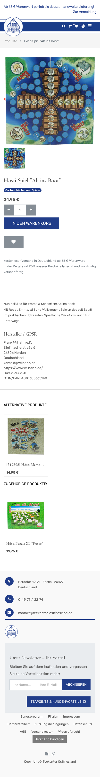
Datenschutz (83, 724)
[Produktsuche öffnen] (63, 26)
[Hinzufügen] (31, 210)
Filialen (52, 716)
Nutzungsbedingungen (51, 724)
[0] (70, 26)
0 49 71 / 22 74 (30, 600)
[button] (10, 103)
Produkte (10, 41)
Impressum (71, 716)
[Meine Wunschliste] (76, 26)
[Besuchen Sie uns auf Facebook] (47, 754)
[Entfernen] (9, 210)
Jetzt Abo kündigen (49, 739)
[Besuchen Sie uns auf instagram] (53, 754)
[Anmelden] (83, 26)
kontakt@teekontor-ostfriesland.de (45, 613)
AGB (23, 731)
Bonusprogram (31, 716)
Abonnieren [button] (76, 685)
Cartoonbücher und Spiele (22, 190)
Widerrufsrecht (69, 731)
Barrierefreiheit (19, 724)
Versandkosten (42, 731)
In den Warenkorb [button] (31, 223)
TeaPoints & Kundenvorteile (56, 702)
